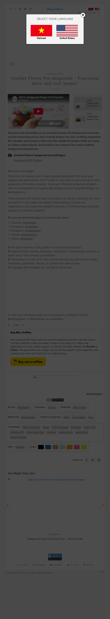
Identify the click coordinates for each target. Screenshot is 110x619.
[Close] (82, 15)
